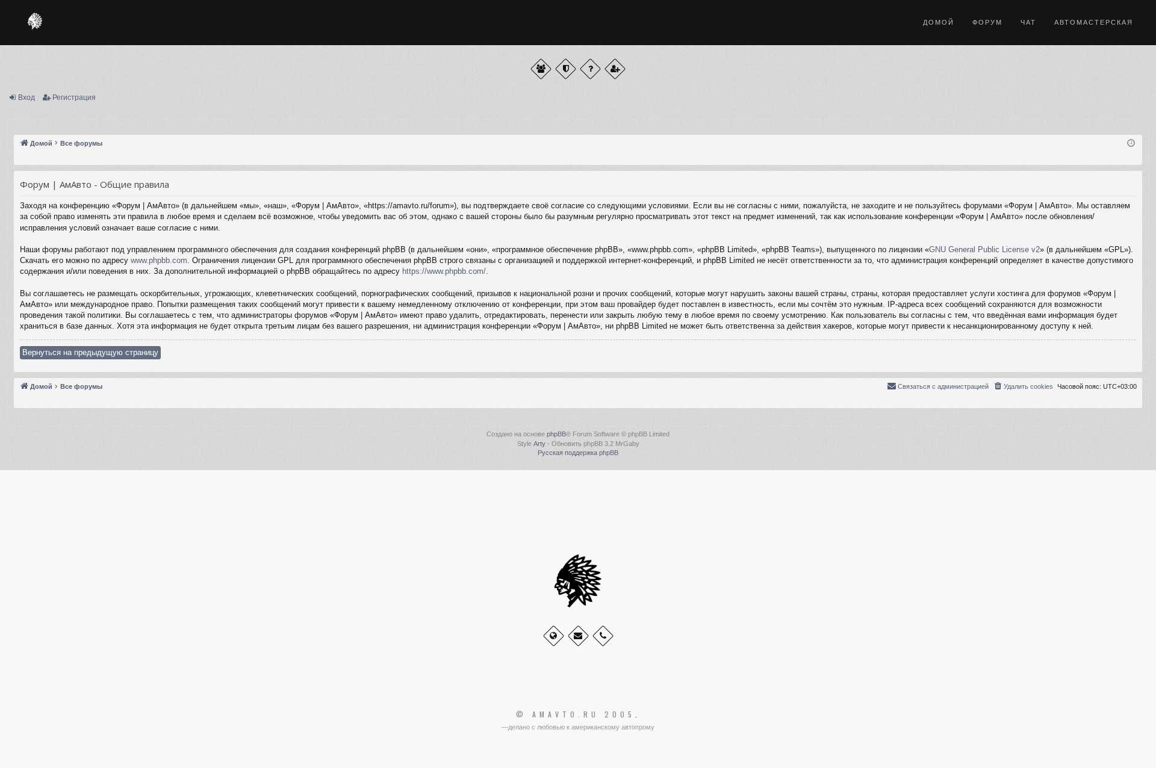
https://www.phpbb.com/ (444, 271)
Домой (938, 22)
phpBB (556, 434)
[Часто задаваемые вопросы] (590, 68)
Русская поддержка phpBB (578, 452)
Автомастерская (1093, 22)
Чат (1028, 22)
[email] (578, 635)
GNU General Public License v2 (984, 249)
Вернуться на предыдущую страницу (90, 352)
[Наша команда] (565, 68)
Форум (987, 22)
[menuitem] (1023, 386)
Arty (539, 443)
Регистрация (74, 97)
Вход (26, 97)
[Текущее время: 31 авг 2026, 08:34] (1131, 143)
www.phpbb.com (159, 260)
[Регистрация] (615, 68)
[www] (553, 635)
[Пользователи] (540, 68)
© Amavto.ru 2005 (575, 714)
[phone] (603, 635)
